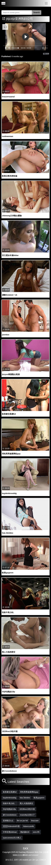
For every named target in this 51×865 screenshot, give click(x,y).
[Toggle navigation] (46, 3)
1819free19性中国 (27, 809)
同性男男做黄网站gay (29, 792)
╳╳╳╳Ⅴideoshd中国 (11, 826)
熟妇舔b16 (24, 832)
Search (36, 12)
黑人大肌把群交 (26, 803)
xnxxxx (35, 855)
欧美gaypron (39, 798)
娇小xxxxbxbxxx (9, 815)
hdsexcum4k (28, 826)
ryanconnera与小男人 (12, 838)
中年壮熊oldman (10, 832)
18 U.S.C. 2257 (11, 860)
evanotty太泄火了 (27, 815)
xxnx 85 (36, 832)
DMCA (43, 860)
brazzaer (35, 821)
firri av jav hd (22, 821)
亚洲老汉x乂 (8, 821)
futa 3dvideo (25, 798)
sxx (25, 848)
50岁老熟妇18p (9, 809)
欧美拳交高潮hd (9, 792)
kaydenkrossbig (9, 798)
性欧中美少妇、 (9, 803)
